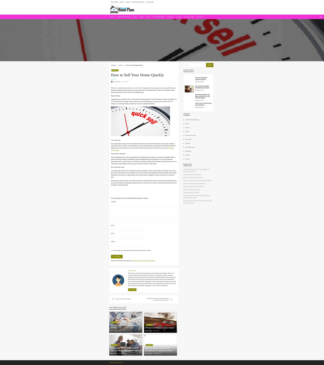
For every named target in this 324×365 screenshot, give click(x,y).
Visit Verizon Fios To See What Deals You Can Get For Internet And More (124, 349)
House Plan (170, 17)
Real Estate (200, 17)
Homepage (113, 65)
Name (113, 225)
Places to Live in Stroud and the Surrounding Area (203, 104)
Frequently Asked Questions (138, 2)
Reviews (187, 155)
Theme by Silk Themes (116, 362)
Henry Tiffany (117, 81)
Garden (148, 17)
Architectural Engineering (124, 17)
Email (113, 233)
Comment (114, 201)
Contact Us (128, 2)
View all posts (132, 289)
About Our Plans (114, 2)
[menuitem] (112, 17)
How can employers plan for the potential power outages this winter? (159, 349)
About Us (122, 2)
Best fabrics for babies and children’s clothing (125, 326)
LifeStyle (178, 17)
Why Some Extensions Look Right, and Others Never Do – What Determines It (203, 96)
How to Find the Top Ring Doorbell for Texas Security (202, 86)
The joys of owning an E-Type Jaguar (159, 328)
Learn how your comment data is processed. (143, 260)
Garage (142, 17)
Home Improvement (158, 17)
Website (113, 241)
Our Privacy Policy (150, 2)
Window (187, 159)
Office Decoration (189, 17)
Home (112, 17)
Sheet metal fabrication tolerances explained (201, 78)
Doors (135, 17)
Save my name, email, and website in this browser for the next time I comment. (132, 250)
